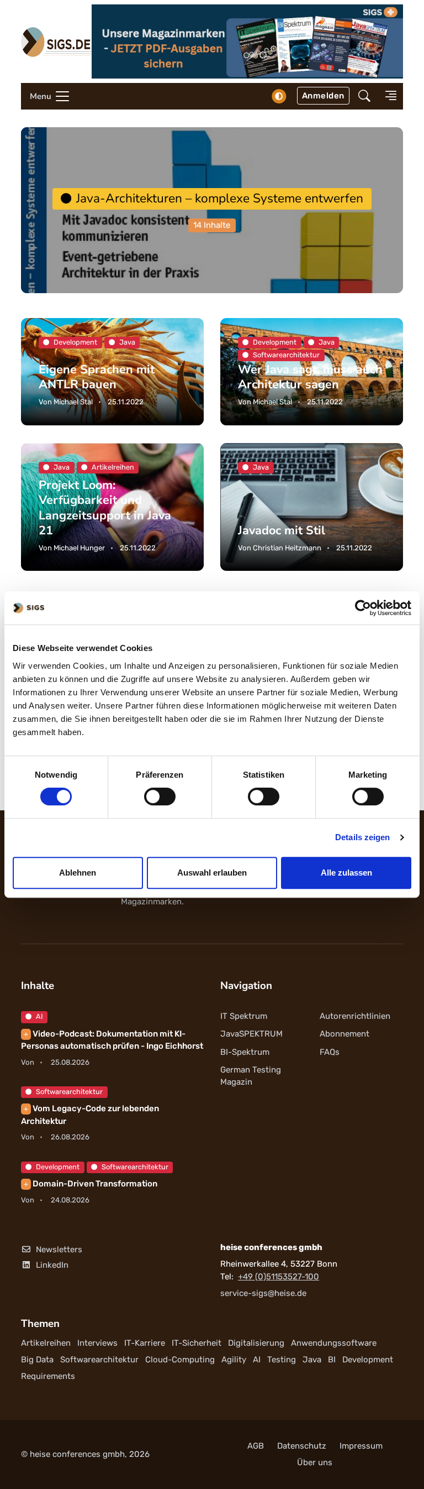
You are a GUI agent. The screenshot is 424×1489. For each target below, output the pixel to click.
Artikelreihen (46, 1343)
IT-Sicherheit (196, 1343)
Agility (233, 1360)
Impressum (361, 1446)
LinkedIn (52, 1265)
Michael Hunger (79, 548)
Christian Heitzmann (287, 548)
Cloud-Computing (180, 1360)
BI (332, 1360)
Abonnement (344, 1034)
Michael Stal (73, 402)
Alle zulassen (346, 872)
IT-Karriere (144, 1343)
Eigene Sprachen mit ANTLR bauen (97, 377)
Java (312, 1360)
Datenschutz (301, 1446)
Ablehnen (77, 872)
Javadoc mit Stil (281, 530)
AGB (255, 1446)
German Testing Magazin (250, 1076)
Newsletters (59, 1249)
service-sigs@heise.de (263, 1293)
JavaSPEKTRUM (251, 1034)
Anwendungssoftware (334, 1343)
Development (58, 1167)
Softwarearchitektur (69, 1091)
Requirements (48, 1376)
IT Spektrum (243, 1016)
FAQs (330, 1052)
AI (39, 1016)
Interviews (97, 1343)
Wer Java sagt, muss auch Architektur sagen (310, 377)
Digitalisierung (256, 1343)
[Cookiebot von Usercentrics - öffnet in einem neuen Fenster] (363, 608)
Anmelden (323, 96)
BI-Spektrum (244, 1052)
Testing (281, 1360)
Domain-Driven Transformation (90, 1184)
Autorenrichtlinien (355, 1016)
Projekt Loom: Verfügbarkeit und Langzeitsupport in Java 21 (105, 507)
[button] (364, 96)
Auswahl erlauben (212, 872)
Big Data (37, 1360)
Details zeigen (362, 837)
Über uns (314, 1462)
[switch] (160, 796)
